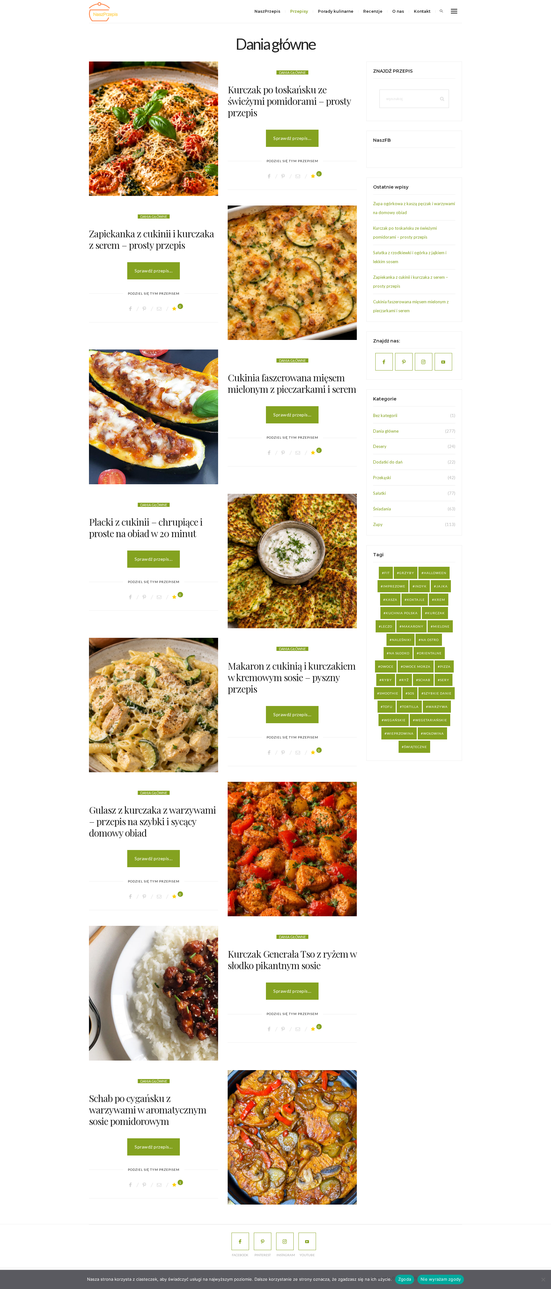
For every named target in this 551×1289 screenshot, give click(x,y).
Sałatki (379, 493)
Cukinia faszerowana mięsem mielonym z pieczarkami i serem (292, 383)
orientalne (430, 653)
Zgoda (404, 1279)
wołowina (433, 733)
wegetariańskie (431, 720)
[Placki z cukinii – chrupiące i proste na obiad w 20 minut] (292, 561)
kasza (391, 599)
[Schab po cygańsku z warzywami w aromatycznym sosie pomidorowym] (292, 1137)
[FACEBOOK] (240, 1241)
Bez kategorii (385, 415)
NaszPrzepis (267, 11)
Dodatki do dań (387, 461)
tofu (388, 707)
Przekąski (382, 477)
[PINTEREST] (262, 1241)
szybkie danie (438, 693)
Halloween (435, 573)
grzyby (406, 573)
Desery (379, 446)
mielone (441, 626)
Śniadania (382, 508)
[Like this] (314, 176)
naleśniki (401, 640)
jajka (442, 586)
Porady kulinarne (335, 11)
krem (439, 599)
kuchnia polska (402, 613)
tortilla (410, 707)
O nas (398, 11)
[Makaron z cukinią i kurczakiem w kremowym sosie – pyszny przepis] (153, 705)
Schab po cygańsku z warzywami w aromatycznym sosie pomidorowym (147, 1109)
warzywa (438, 707)
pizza (445, 666)
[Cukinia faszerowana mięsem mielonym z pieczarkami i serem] (153, 416)
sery (444, 680)
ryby (387, 680)
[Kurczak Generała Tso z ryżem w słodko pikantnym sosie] (153, 993)
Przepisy (299, 11)
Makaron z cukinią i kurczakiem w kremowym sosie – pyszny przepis (292, 677)
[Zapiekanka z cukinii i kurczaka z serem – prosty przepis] (292, 272)
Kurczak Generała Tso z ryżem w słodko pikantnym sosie (292, 959)
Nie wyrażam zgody (441, 1279)
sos (411, 693)
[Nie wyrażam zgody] (543, 1279)
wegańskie (395, 720)
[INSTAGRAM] (285, 1241)
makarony (412, 626)
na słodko (399, 653)
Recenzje (372, 11)
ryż (405, 680)
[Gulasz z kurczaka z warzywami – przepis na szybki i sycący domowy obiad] (292, 849)
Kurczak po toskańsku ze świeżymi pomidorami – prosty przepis (289, 101)
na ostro (430, 640)
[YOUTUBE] (307, 1241)
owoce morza (416, 666)
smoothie (388, 693)
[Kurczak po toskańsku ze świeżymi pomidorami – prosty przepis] (153, 128)
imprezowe (394, 586)
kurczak (436, 613)
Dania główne (292, 72)
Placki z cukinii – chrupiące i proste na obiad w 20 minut (145, 527)
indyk (421, 586)
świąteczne (415, 747)
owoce (386, 666)
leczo (386, 626)
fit (387, 573)
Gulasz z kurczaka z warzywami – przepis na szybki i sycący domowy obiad (152, 821)
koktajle (416, 599)
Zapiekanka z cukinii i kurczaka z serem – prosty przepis (151, 239)
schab (424, 680)
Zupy (378, 524)
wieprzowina (400, 733)
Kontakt (422, 11)
